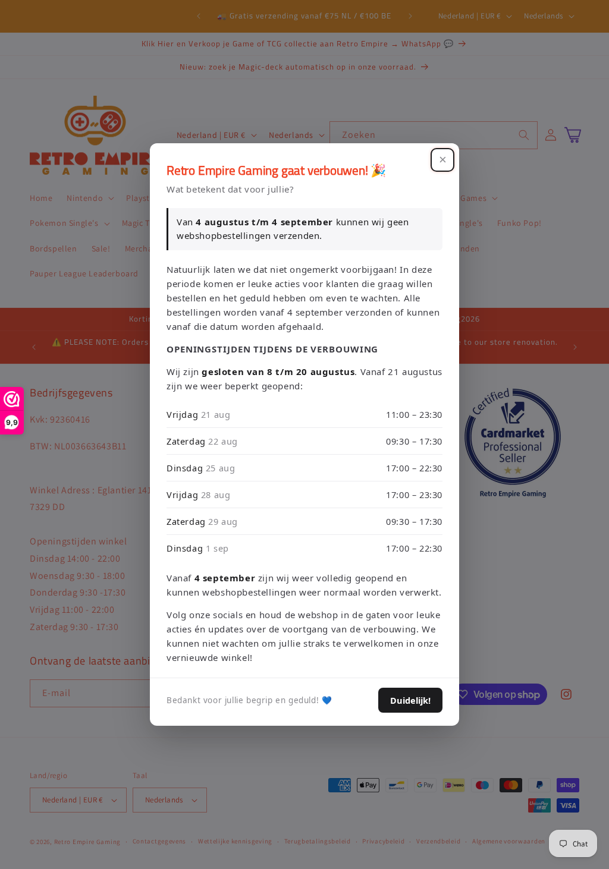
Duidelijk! (410, 700)
